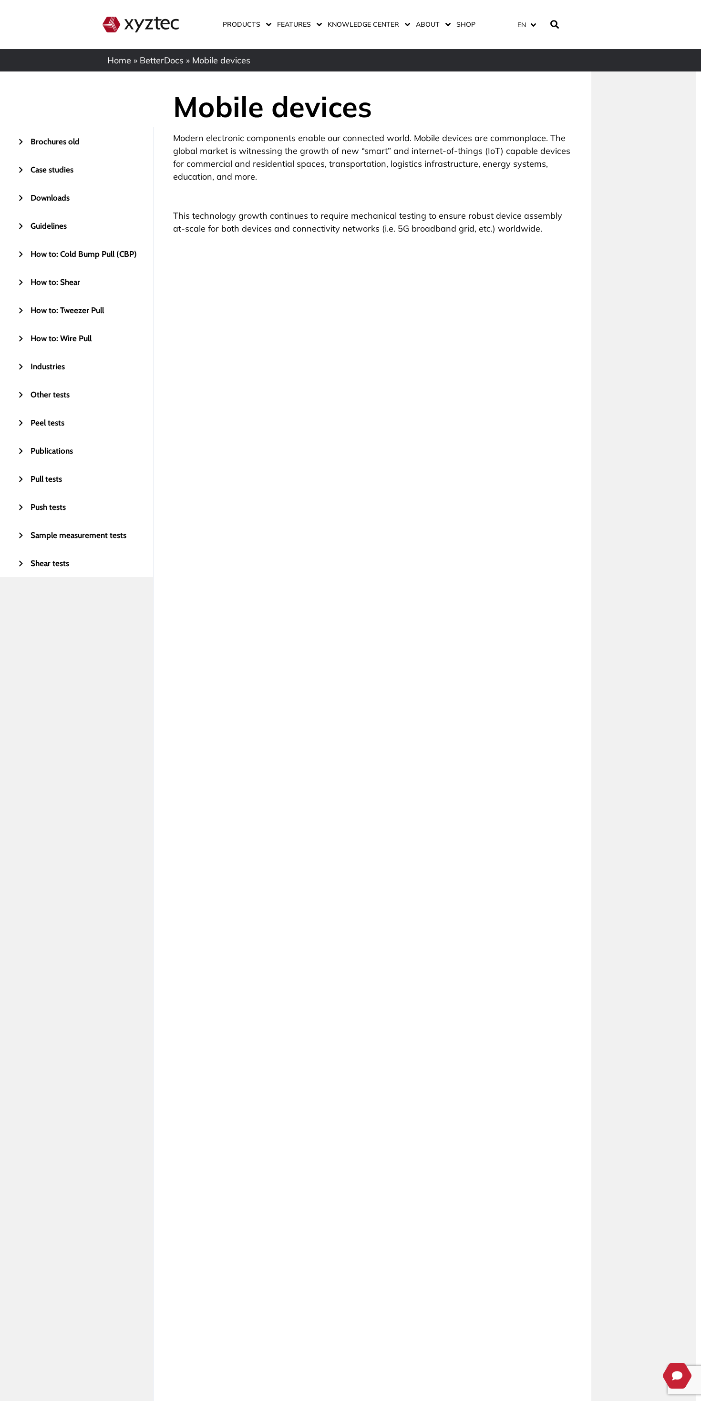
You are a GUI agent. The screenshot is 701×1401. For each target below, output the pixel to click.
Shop (465, 24)
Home (119, 60)
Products (241, 24)
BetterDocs (162, 60)
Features (294, 24)
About (428, 24)
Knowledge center (363, 24)
